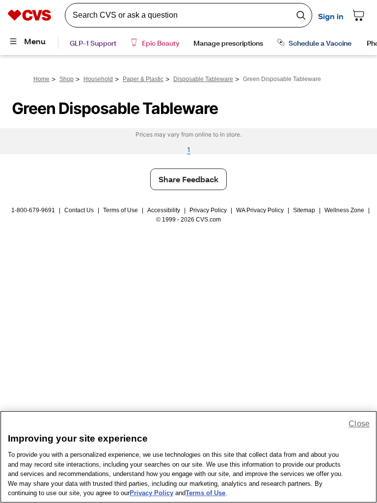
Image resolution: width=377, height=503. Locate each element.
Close (359, 423)
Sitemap (304, 210)
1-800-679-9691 (33, 210)
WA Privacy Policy (260, 210)
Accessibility (163, 210)
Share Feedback (188, 179)
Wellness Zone (344, 210)
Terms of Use (120, 210)
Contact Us (79, 210)
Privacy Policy (208, 210)
